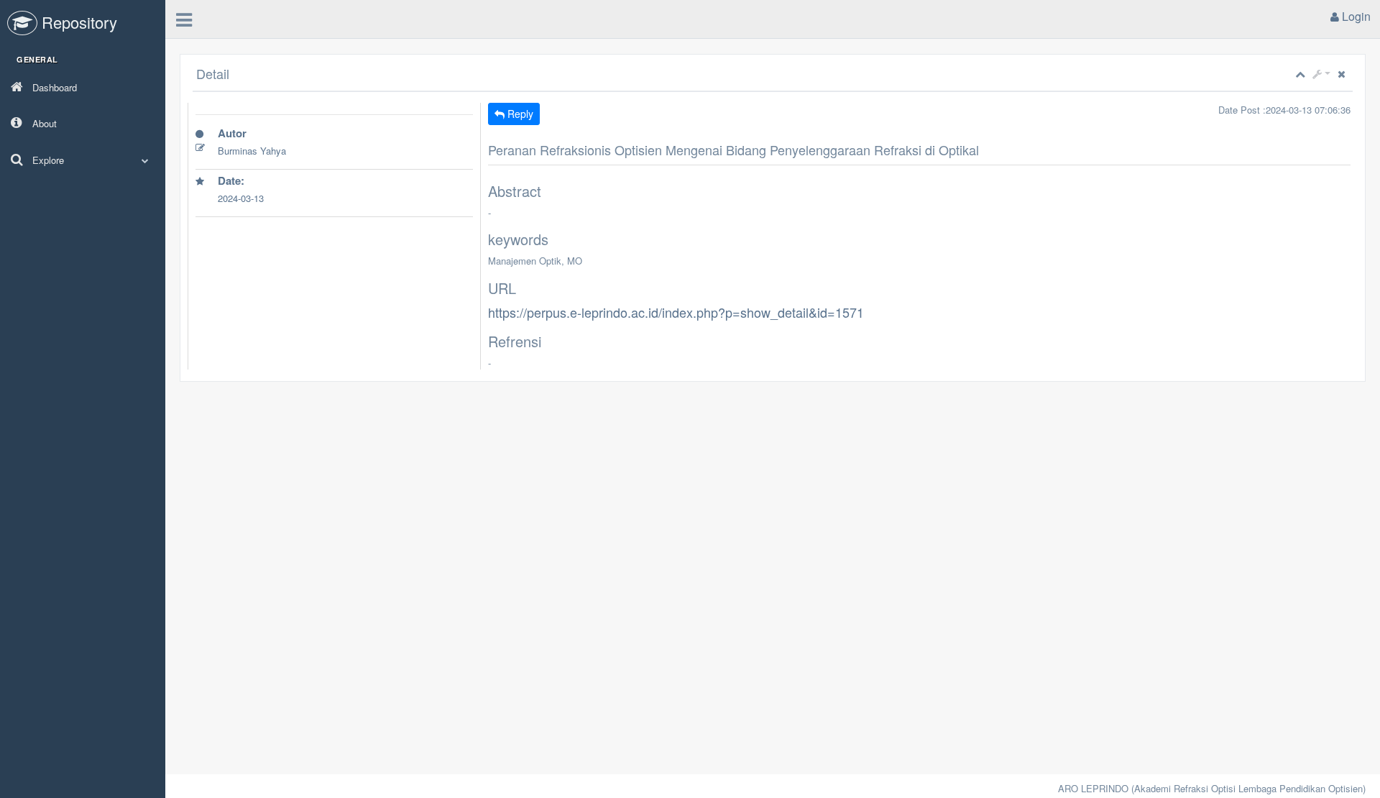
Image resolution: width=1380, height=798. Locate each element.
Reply (519, 113)
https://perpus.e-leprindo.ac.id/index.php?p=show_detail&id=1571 (676, 312)
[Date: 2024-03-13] (334, 214)
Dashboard (53, 87)
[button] (1321, 74)
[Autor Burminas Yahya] (334, 167)
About (43, 123)
